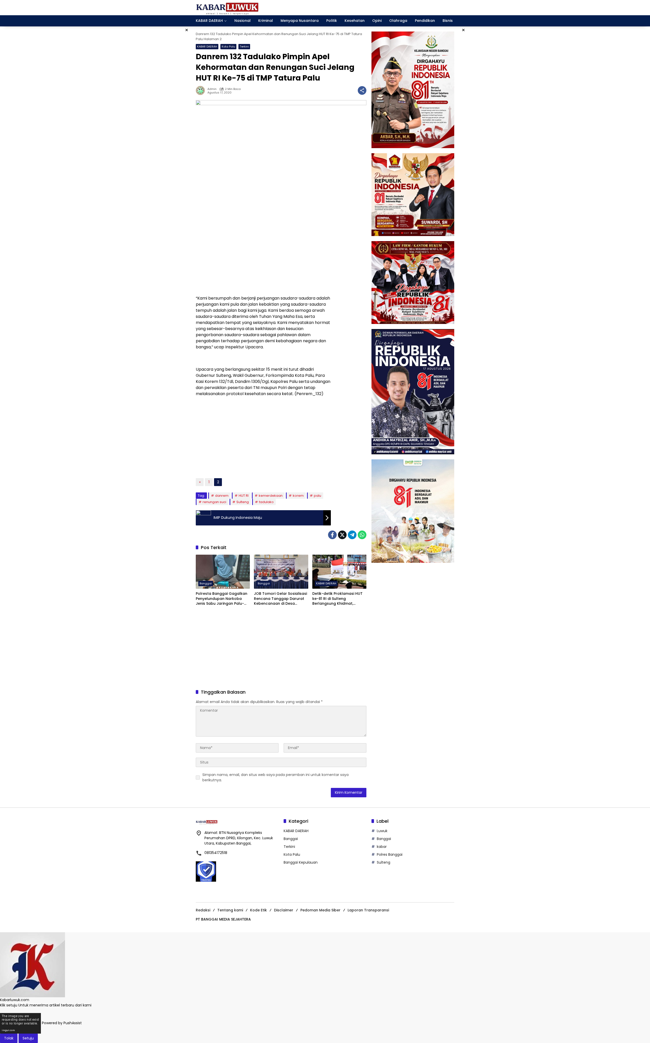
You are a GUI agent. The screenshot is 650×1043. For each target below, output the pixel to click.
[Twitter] (342, 535)
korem (298, 495)
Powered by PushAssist (62, 1022)
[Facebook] (332, 535)
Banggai (206, 583)
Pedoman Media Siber (320, 910)
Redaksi (203, 910)
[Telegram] (352, 535)
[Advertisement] (263, 254)
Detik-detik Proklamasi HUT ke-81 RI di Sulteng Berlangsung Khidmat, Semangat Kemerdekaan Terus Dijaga (337, 598)
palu (317, 495)
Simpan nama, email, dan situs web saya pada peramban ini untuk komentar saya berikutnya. (275, 777)
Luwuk (382, 830)
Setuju (28, 1038)
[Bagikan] (362, 90)
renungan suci (214, 502)
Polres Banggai (389, 854)
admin (212, 89)
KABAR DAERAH (207, 46)
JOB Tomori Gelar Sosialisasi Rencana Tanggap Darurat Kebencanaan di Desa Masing (280, 598)
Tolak (8, 1038)
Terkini (244, 46)
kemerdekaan (271, 495)
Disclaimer (283, 910)
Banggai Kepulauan (301, 862)
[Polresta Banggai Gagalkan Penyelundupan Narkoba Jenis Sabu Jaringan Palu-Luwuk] (223, 572)
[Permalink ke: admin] (201, 90)
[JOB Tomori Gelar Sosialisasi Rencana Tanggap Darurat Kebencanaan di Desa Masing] (281, 572)
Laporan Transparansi (368, 910)
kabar (382, 846)
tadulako (266, 502)
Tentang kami (230, 910)
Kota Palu (228, 46)
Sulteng (242, 502)
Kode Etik (258, 910)
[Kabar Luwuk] (227, 7)
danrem (222, 495)
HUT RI (244, 495)
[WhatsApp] (362, 535)
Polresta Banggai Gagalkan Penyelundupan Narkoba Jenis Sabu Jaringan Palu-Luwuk (221, 598)
